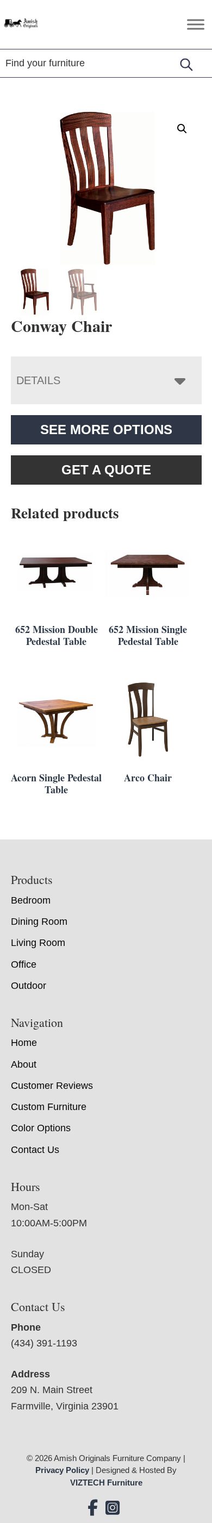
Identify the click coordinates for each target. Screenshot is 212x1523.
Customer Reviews (52, 1085)
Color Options (41, 1128)
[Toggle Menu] (195, 24)
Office (23, 964)
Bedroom (31, 900)
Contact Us (35, 1149)
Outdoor (28, 985)
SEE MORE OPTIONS (106, 429)
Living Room (38, 942)
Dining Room (39, 921)
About (23, 1064)
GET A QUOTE (106, 469)
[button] (182, 129)
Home (24, 1042)
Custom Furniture (48, 1106)
